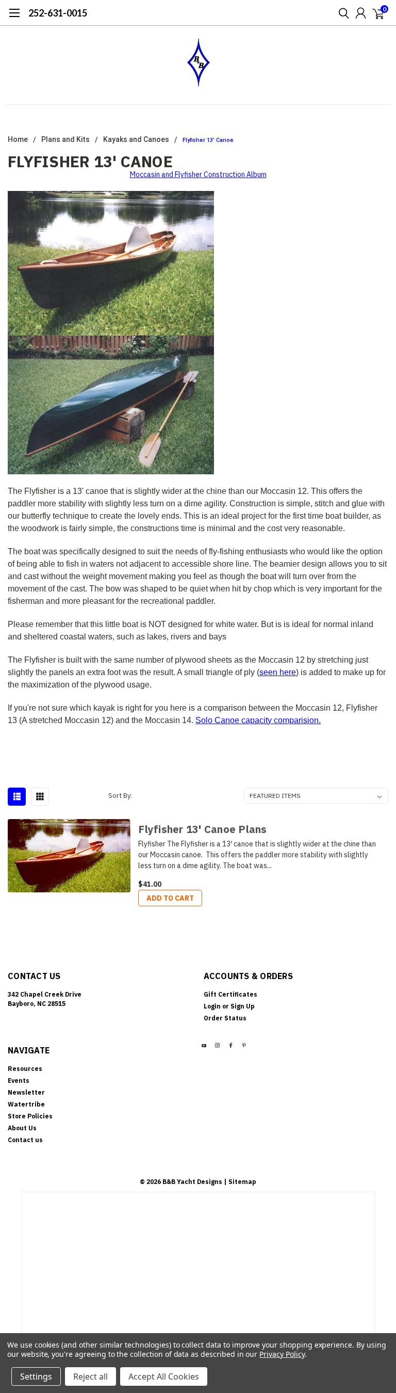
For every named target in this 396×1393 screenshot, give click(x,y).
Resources (25, 1068)
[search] (341, 13)
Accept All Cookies (163, 1376)
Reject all (90, 1376)
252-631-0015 (57, 13)
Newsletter (26, 1092)
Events (18, 1080)
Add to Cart (170, 898)
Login (212, 1006)
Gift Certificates (230, 994)
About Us (22, 1128)
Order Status (225, 1018)
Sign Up (242, 1006)
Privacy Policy (281, 1354)
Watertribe (26, 1104)
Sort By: (120, 795)
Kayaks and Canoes (136, 139)
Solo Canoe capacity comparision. (258, 720)
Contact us (25, 1140)
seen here (277, 672)
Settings (36, 1376)
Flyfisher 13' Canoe (208, 140)
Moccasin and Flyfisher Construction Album (198, 174)
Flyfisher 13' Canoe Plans (202, 829)
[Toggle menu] (14, 18)
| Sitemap (240, 1182)
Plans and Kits (65, 139)
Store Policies (30, 1116)
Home (18, 139)
